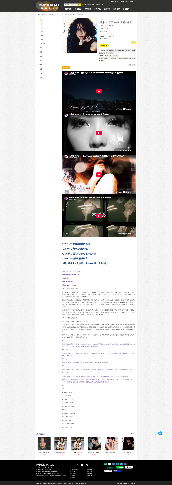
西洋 (41, 56)
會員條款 (72, 475)
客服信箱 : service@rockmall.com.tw (47, 471)
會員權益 (72, 477)
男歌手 (43, 24)
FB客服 (160, 433)
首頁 (39, 14)
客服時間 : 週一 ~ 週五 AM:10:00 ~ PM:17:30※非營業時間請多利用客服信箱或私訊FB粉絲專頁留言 (51, 474)
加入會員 (113, 1)
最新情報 (126, 9)
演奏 (41, 77)
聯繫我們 (125, 1)
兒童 (41, 73)
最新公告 (72, 471)
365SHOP (133, 483)
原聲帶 (43, 43)
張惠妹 (102, 19)
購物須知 (89, 471)
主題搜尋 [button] (116, 9)
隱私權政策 (73, 473)
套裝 (42, 39)
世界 (41, 65)
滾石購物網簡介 (74, 469)
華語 (56, 14)
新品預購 (107, 9)
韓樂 (41, 52)
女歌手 (61, 14)
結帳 (131, 1)
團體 (42, 32)
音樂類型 (78, 9)
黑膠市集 (68, 9)
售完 (133, 42)
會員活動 (89, 469)
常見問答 (89, 473)
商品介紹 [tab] (65, 67)
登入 (118, 1)
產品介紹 (44, 14)
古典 (41, 60)
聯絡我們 (89, 475)
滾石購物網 (49, 6)
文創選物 (97, 9)
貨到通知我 (104, 45)
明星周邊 (88, 9)
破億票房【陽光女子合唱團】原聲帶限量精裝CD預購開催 (99, 5)
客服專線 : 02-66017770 (43, 469)
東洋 (41, 48)
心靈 (41, 69)
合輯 (42, 35)
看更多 (133, 434)
